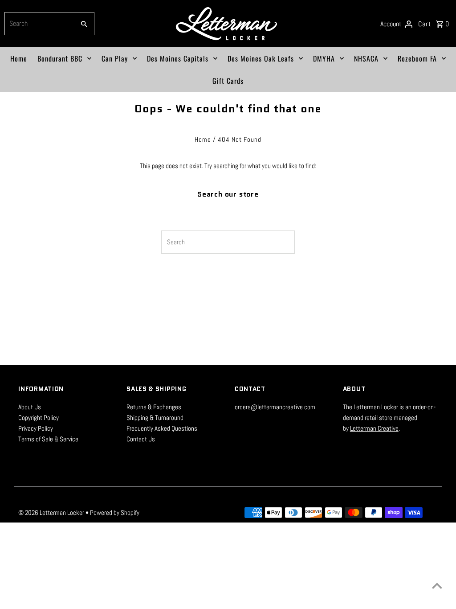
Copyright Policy (38, 417)
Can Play (115, 58)
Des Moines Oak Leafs (261, 58)
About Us (29, 407)
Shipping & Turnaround (154, 417)
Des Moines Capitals (177, 58)
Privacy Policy (35, 428)
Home (18, 58)
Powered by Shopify (114, 512)
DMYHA (324, 58)
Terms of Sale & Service (48, 439)
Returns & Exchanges (153, 407)
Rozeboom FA (417, 58)
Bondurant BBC (59, 58)
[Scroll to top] (437, 586)
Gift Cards (228, 80)
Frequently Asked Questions (161, 428)
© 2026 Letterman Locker (52, 512)
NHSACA (366, 58)
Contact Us (140, 439)
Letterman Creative (374, 428)
